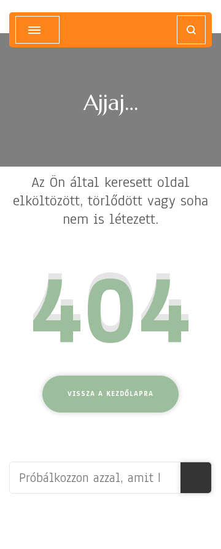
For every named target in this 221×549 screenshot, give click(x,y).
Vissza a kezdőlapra (110, 393)
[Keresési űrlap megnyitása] (191, 29)
